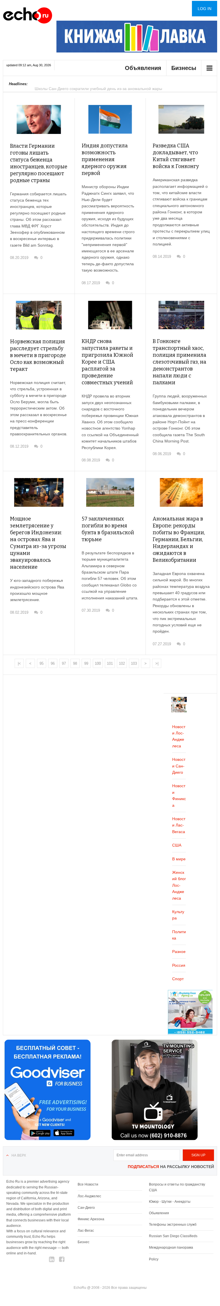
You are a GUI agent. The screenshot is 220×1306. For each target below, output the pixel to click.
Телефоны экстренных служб (173, 1225)
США (176, 845)
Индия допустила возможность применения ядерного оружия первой (105, 159)
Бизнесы (183, 68)
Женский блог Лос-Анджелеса (179, 885)
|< (19, 663)
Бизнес (83, 1242)
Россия (178, 965)
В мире (179, 859)
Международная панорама (171, 1247)
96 (53, 663)
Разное (179, 951)
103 (134, 663)
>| (156, 663)
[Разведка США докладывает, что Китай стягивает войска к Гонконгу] (181, 119)
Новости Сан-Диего (178, 766)
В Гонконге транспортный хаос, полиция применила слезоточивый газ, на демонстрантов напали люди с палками (179, 362)
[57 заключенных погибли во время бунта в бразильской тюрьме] (110, 492)
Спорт (178, 978)
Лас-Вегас (86, 1231)
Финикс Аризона (91, 1219)
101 (110, 663)
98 (75, 663)
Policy (153, 1259)
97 (64, 663)
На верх (18, 1155)
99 (86, 663)
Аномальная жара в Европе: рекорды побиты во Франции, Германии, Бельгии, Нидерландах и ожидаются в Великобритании (179, 539)
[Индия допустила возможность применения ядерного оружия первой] (110, 119)
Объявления (143, 68)
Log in (204, 8)
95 (42, 663)
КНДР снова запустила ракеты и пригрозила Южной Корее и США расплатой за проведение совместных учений (107, 362)
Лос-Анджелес (89, 1196)
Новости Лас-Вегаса (178, 825)
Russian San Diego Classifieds (173, 1236)
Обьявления (159, 1213)
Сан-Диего (86, 1208)
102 (122, 663)
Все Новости (88, 1184)
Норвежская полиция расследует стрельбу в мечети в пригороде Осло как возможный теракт (38, 355)
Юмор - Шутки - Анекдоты (169, 1202)
